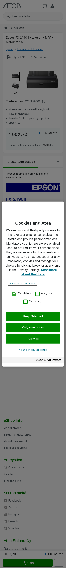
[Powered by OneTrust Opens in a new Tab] (48, 360)
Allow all (33, 339)
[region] (33, 284)
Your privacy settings (33, 350)
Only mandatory (33, 327)
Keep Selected (33, 316)
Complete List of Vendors (22, 283)
